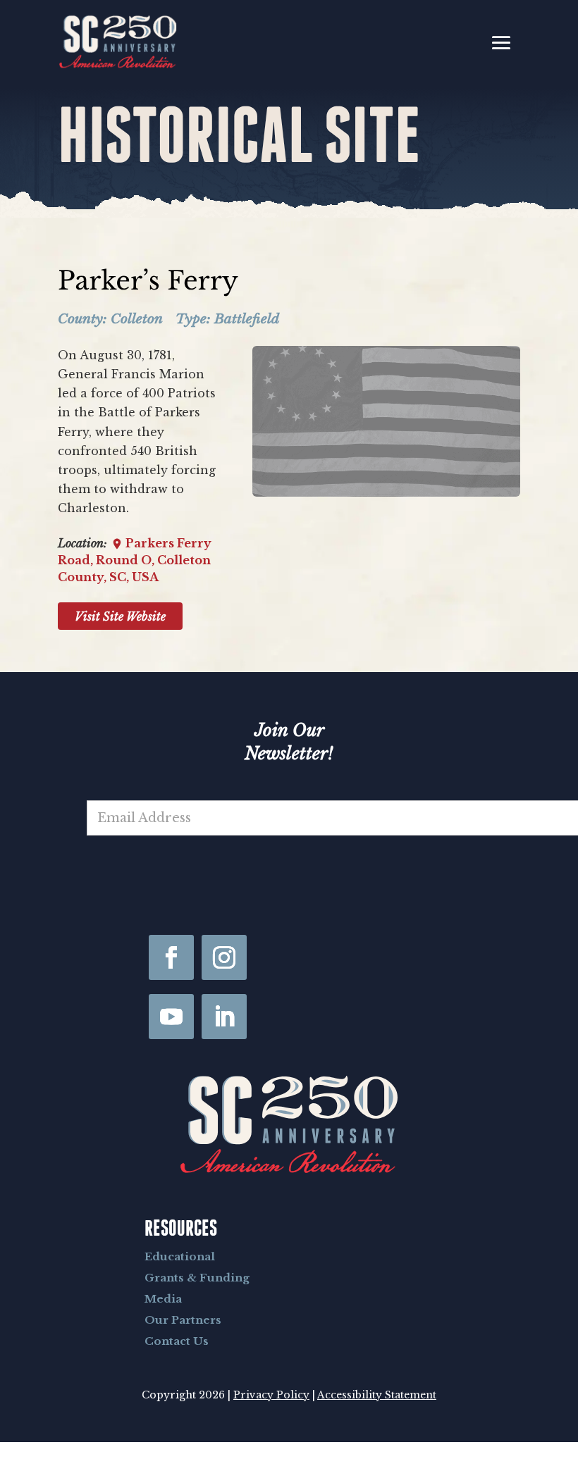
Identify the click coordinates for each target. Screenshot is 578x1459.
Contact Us (176, 1341)
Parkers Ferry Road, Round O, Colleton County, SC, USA (134, 560)
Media (163, 1298)
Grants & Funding (197, 1277)
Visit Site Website (120, 616)
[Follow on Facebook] (171, 957)
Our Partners (182, 1320)
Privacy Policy (271, 1395)
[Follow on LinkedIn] (224, 1016)
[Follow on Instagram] (224, 957)
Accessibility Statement (376, 1395)
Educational (179, 1256)
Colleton (136, 318)
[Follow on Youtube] (171, 1016)
